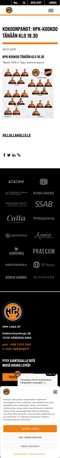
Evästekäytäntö (20, 454)
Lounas (53, 2)
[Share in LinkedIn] (14, 155)
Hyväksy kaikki (30, 428)
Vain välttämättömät (30, 437)
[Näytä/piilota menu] (50, 10)
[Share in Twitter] (9, 155)
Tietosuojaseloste (37, 454)
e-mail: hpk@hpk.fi (15, 349)
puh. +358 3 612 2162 (16, 344)
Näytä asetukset (30, 446)
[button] (55, 391)
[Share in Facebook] (4, 155)
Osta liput (36, 2)
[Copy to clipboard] (19, 155)
